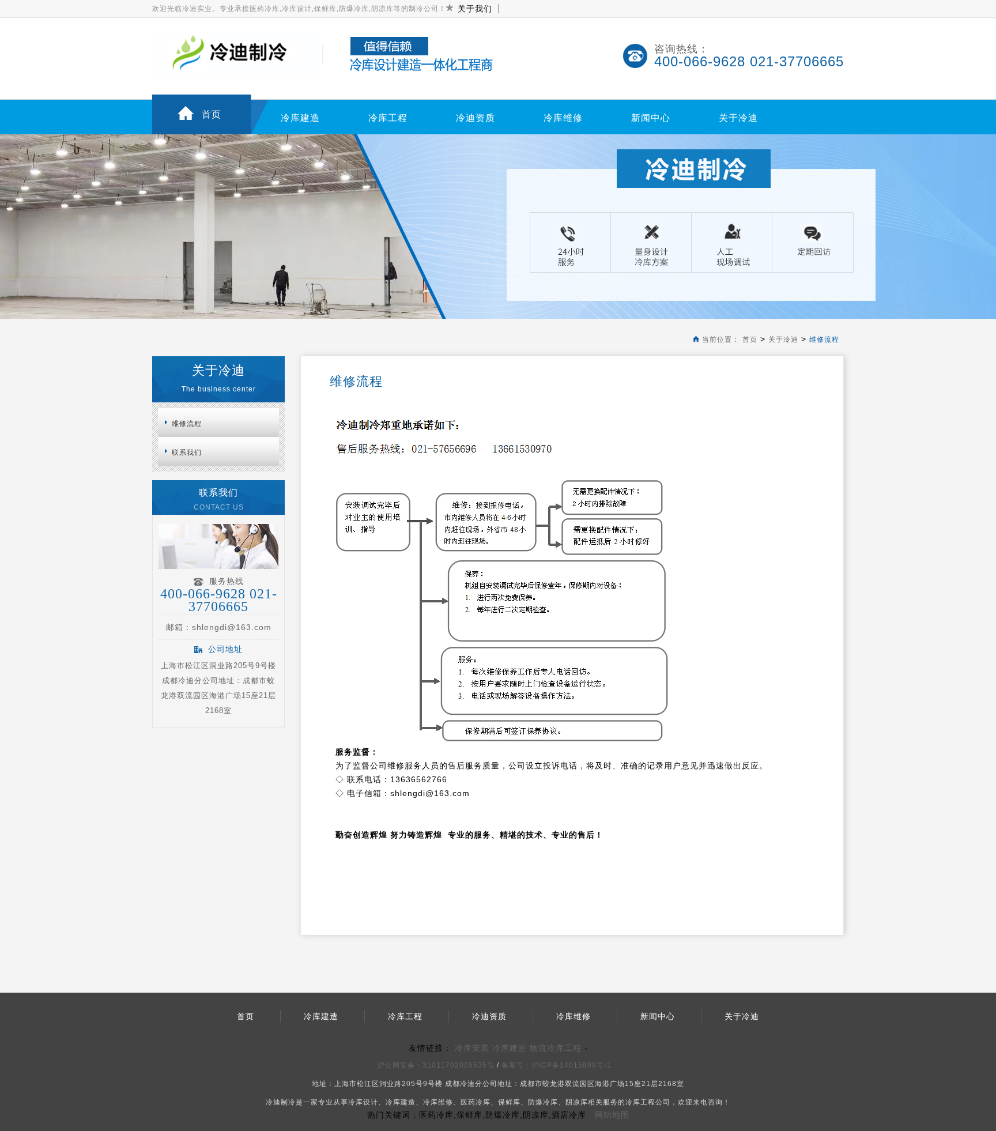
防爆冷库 (543, 1102)
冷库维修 (563, 118)
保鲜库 (509, 1102)
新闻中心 (650, 118)
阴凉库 (576, 1102)
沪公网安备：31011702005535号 (436, 1065)
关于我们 (475, 8)
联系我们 (187, 452)
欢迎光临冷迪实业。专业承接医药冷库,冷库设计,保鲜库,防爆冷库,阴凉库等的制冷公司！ (299, 9)
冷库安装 (472, 1048)
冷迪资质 (475, 118)
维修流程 (824, 339)
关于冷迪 (738, 118)
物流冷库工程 (556, 1048)
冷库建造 (300, 118)
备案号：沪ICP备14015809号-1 (557, 1065)
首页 (211, 114)
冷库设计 (363, 1102)
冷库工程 (388, 118)
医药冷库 (476, 1102)
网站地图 (612, 1114)
